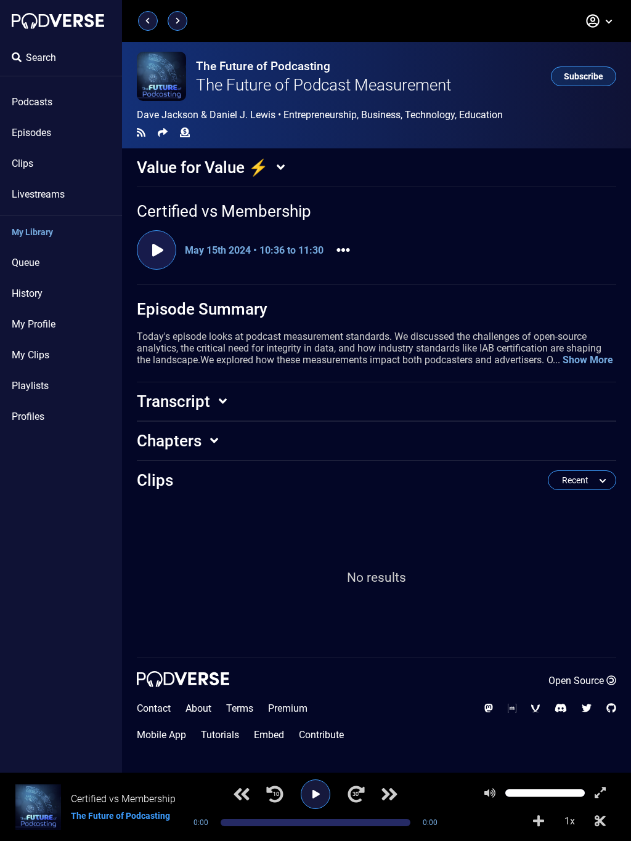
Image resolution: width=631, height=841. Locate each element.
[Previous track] (241, 794)
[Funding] (185, 133)
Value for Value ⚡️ (202, 167)
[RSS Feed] (141, 133)
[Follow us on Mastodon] (488, 708)
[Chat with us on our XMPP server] (535, 708)
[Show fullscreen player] (600, 793)
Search (41, 57)
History (27, 293)
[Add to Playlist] (538, 821)
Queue (25, 262)
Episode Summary (202, 309)
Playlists (30, 386)
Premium (287, 708)
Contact (154, 708)
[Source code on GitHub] (611, 708)
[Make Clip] (600, 821)
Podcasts (32, 102)
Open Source (576, 680)
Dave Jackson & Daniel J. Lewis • (320, 115)
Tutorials (220, 735)
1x (569, 821)
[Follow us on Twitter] (587, 708)
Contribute (321, 735)
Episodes (31, 133)
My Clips (30, 355)
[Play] (315, 794)
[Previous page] (148, 21)
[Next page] (177, 21)
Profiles (28, 416)
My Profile (33, 324)
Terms (239, 708)
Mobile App (161, 735)
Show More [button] (588, 360)
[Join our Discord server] (561, 708)
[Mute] (489, 793)
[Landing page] (58, 21)
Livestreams (38, 194)
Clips (22, 163)
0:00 (200, 822)
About (198, 708)
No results (376, 577)
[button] (599, 21)
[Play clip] (156, 250)
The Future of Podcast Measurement (323, 85)
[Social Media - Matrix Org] (512, 708)
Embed (269, 735)
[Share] (163, 133)
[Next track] (389, 794)
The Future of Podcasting (263, 66)
